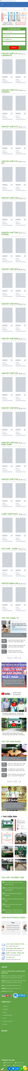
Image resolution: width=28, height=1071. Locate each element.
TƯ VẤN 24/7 (10, 957)
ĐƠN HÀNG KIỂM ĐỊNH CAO (15, 948)
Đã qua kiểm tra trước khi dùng (14, 950)
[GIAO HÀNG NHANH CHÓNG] (3, 944)
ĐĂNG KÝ (14, 47)
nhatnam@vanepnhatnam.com (13, 985)
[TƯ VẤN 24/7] (3, 958)
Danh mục (23, 54)
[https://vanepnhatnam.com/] (14, 4)
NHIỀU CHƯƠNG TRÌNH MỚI (15, 953)
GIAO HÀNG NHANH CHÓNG (15, 944)
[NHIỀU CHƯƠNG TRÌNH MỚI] (3, 953)
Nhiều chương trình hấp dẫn (13, 955)
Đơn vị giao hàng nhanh (12, 946)
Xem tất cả (14, 657)
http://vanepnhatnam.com (14, 988)
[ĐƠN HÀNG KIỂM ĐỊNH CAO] (3, 949)
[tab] (14, 883)
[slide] (14, 16)
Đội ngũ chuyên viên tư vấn (13, 959)
